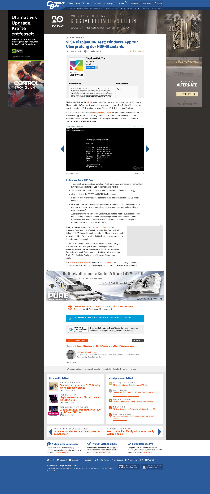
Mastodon (132, 460)
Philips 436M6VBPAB (79, 263)
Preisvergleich (110, 3)
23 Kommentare (77, 340)
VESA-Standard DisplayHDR (97, 227)
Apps (79, 346)
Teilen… (139, 340)
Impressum (51, 468)
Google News (103, 460)
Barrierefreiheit (107, 468)
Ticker (70, 3)
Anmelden (135, 3)
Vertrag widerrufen (80, 468)
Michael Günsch (84, 352)
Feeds (52, 460)
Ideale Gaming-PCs (129, 8)
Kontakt (59, 468)
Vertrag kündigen (94, 468)
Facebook (88, 460)
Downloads (96, 3)
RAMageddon (83, 8)
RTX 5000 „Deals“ (97, 8)
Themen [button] (85, 3)
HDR (97, 346)
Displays (88, 346)
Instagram (118, 460)
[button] (158, 3)
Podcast (72, 8)
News (72, 38)
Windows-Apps (127, 346)
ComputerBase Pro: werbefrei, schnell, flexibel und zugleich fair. (102, 369)
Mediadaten (67, 468)
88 (68, 415)
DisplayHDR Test (101, 113)
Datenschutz (51, 471)
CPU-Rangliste (158, 8)
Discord (63, 460)
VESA (89, 102)
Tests (77, 3)
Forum (121, 3)
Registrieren (146, 3)
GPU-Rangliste (144, 8)
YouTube (152, 460)
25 (68, 390)
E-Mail (95, 352)
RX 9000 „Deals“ (113, 8)
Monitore (80, 38)
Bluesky (75, 460)
